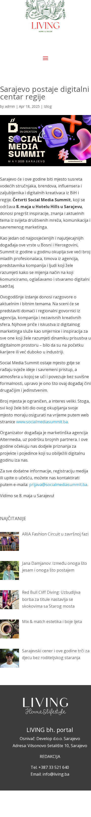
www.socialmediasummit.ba (42, 422)
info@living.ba (55, 774)
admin (10, 106)
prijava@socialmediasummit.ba (58, 484)
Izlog (48, 106)
